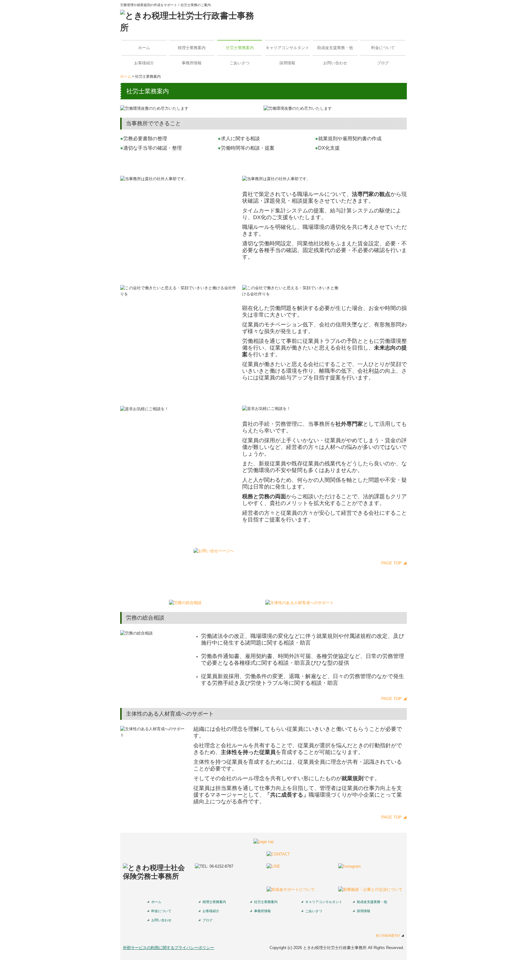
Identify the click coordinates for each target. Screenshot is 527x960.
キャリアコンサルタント (287, 47)
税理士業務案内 (192, 47)
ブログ (383, 63)
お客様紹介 (144, 63)
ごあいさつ (239, 63)
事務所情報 (192, 63)
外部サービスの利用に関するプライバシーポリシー (168, 947)
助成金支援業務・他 (335, 47)
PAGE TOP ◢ (394, 563)
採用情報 (287, 63)
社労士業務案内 (240, 47)
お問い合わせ (335, 63)
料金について (383, 47)
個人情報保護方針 (388, 935)
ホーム (144, 47)
